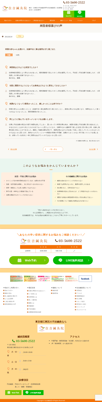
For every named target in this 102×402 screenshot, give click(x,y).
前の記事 (13, 149)
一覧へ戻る (53, 149)
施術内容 (55, 290)
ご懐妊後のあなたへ (38, 20)
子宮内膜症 (32, 309)
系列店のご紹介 (81, 304)
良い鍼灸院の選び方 (11, 296)
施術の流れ (8, 293)
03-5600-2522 (25, 341)
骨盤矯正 (31, 306)
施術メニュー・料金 (66, 20)
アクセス (80, 20)
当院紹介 (79, 290)
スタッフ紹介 (80, 301)
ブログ (94, 20)
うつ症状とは (33, 294)
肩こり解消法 (33, 300)
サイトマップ (80, 307)
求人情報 (79, 299)
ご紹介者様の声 (9, 301)
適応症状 (52, 20)
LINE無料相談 (74, 260)
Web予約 (69, 16)
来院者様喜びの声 (10, 304)
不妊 (19, 36)
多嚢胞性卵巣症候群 (35, 312)
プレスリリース (81, 310)
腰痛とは (31, 303)
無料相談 (79, 16)
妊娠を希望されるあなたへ (23, 20)
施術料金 (55, 293)
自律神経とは (33, 297)
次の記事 (92, 149)
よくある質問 (9, 299)
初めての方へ (8, 20)
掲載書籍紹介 (80, 296)
